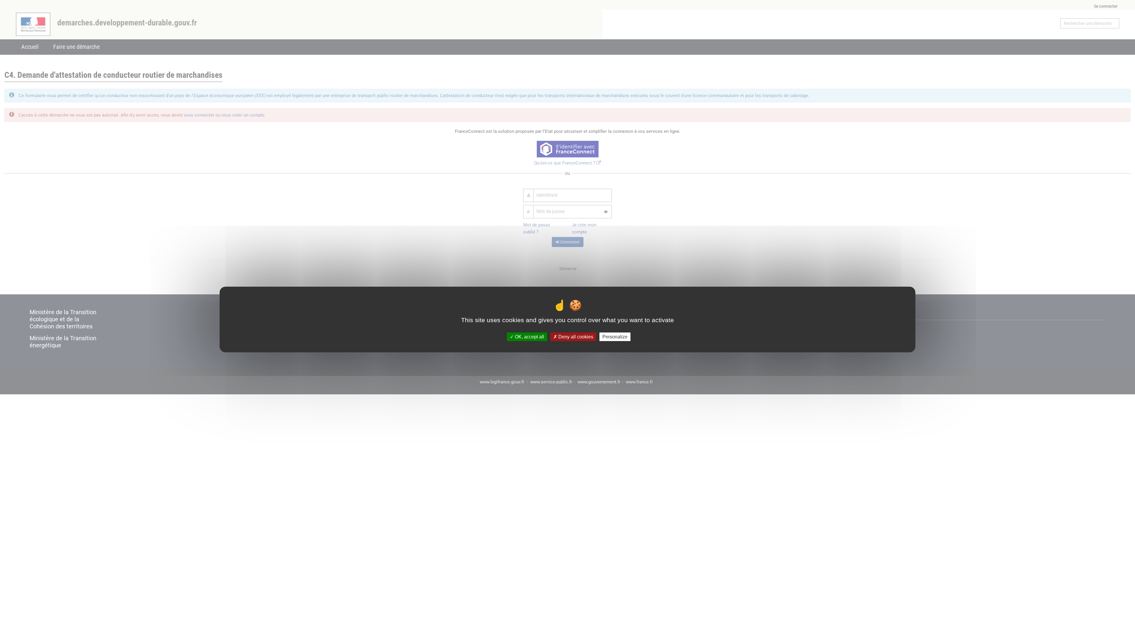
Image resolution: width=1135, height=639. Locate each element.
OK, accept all (529, 336)
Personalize (615, 336)
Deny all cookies (575, 336)
